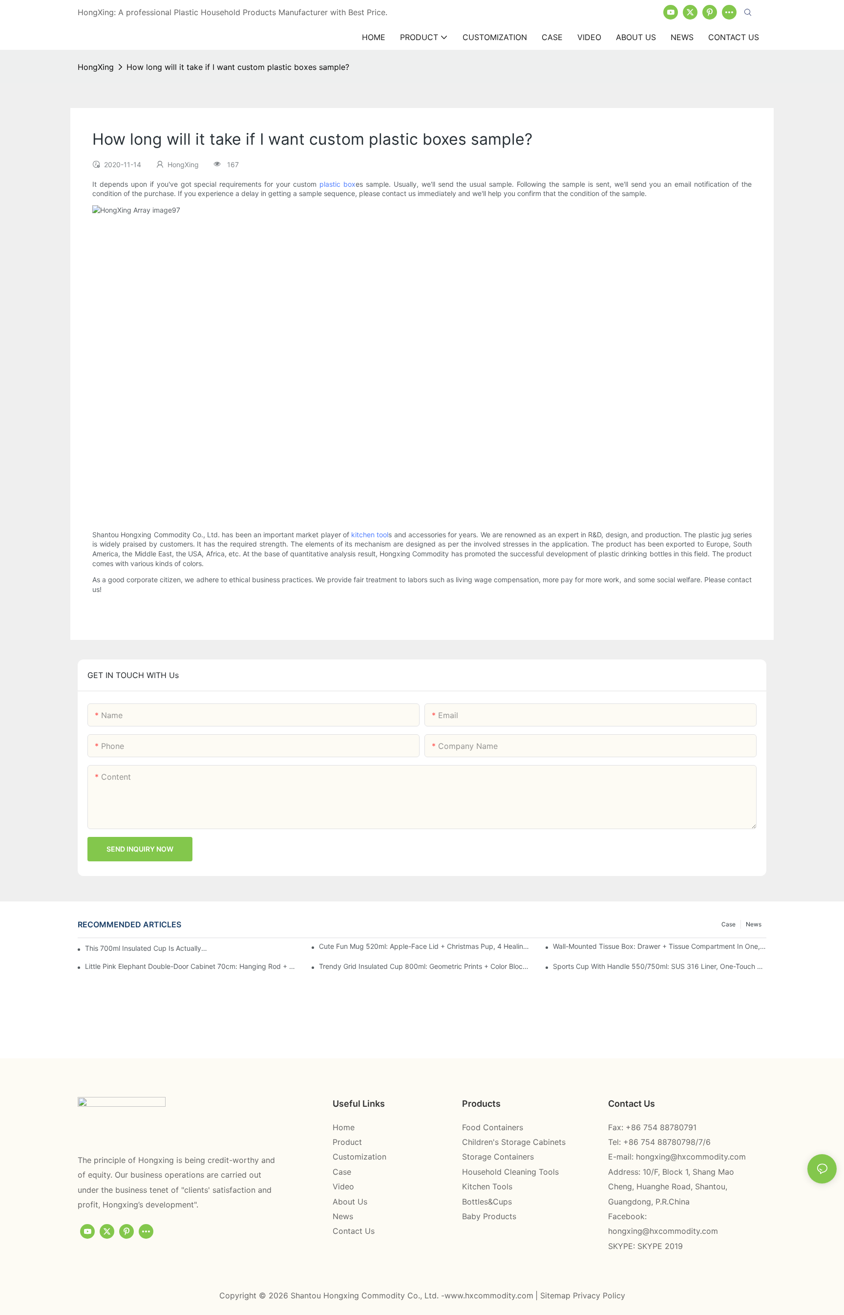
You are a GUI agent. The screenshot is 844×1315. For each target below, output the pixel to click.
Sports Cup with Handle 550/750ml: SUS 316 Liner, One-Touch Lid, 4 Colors (659, 966)
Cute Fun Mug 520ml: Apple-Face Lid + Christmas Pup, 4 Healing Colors (425, 946)
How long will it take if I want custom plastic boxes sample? (238, 67)
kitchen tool (369, 534)
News (753, 924)
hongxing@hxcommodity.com (691, 1157)
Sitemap (556, 1295)
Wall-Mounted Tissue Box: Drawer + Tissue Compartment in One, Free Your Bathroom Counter (659, 946)
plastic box (337, 184)
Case (728, 924)
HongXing (96, 67)
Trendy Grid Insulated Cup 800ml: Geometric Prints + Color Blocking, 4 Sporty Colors (425, 966)
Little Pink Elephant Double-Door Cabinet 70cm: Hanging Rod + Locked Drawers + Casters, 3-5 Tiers (191, 966)
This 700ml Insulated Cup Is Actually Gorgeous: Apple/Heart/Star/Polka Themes (147, 948)
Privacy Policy (599, 1295)
